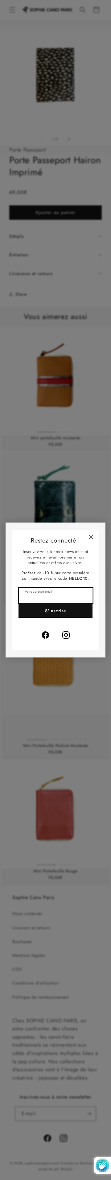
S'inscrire (55, 611)
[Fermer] (91, 537)
